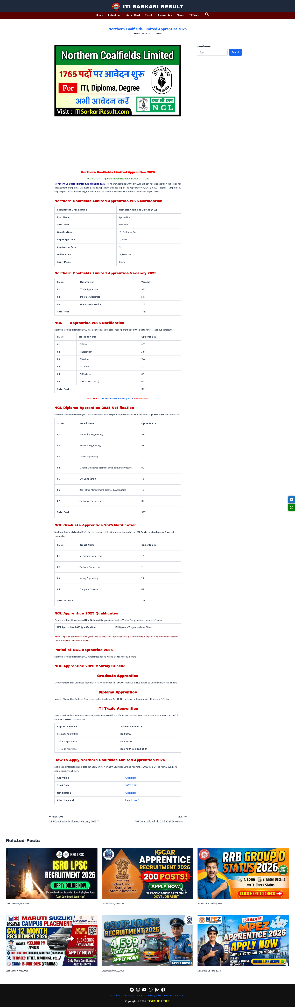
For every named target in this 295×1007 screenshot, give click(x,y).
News (180, 15)
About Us (141, 995)
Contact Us (128, 995)
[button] (207, 15)
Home (99, 15)
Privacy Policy (154, 995)
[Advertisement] (117, 142)
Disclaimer (115, 995)
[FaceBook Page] (163, 990)
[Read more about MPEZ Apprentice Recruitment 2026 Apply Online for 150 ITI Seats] (243, 940)
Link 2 (135, 800)
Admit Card (133, 15)
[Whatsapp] (151, 990)
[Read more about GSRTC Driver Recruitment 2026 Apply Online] (147, 940)
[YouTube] (144, 990)
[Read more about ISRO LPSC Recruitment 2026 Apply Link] (51, 873)
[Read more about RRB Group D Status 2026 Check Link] (243, 873)
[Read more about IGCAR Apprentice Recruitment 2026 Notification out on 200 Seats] (147, 873)
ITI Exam (194, 15)
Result (149, 15)
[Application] (157, 990)
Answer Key (165, 15)
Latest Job (114, 15)
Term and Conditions (174, 995)
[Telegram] (132, 990)
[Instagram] (138, 990)
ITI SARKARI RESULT (153, 6)
